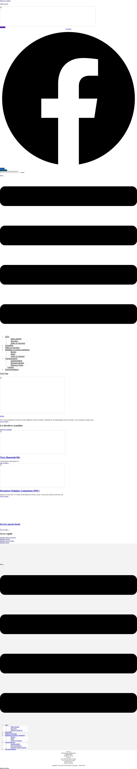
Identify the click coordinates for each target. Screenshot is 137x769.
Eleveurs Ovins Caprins (15, 366)
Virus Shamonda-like (10, 457)
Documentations (12, 369)
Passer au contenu (5, 1)
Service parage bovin (10, 524)
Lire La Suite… (4, 421)
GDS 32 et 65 (4, 4)
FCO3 (2, 416)
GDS (7, 337)
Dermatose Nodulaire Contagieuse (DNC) (20, 490)
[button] (68, 254)
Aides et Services (18, 343)
